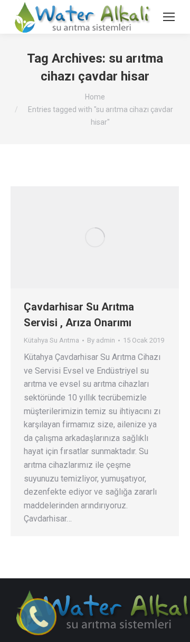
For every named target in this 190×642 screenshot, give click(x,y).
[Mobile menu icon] (168, 16)
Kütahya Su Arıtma (51, 340)
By (101, 340)
